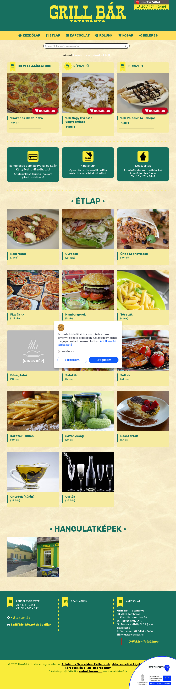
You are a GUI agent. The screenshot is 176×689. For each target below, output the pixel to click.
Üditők (70, 496)
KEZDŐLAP (31, 35)
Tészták (126, 314)
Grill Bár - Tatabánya (143, 641)
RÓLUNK (105, 35)
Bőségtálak (19, 375)
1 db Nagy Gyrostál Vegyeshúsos (79, 119)
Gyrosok (71, 254)
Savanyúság (74, 436)
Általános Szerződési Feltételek (86, 664)
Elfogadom (103, 360)
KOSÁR (127, 35)
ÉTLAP (54, 35)
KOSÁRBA (46, 111)
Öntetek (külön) (22, 496)
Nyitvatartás (20, 617)
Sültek (125, 375)
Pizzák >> (17, 314)
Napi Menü (18, 254)
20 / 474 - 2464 (153, 7)
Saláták (71, 375)
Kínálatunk (88, 165)
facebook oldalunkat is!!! (91, 55)
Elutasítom (72, 360)
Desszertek (143, 165)
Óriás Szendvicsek (134, 254)
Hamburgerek (75, 314)
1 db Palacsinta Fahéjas (138, 118)
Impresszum (102, 667)
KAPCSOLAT (79, 35)
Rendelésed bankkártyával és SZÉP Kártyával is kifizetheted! (33, 167)
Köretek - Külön (22, 436)
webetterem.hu (90, 671)
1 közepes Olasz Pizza (26, 118)
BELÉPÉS (150, 35)
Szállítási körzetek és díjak (30, 624)
